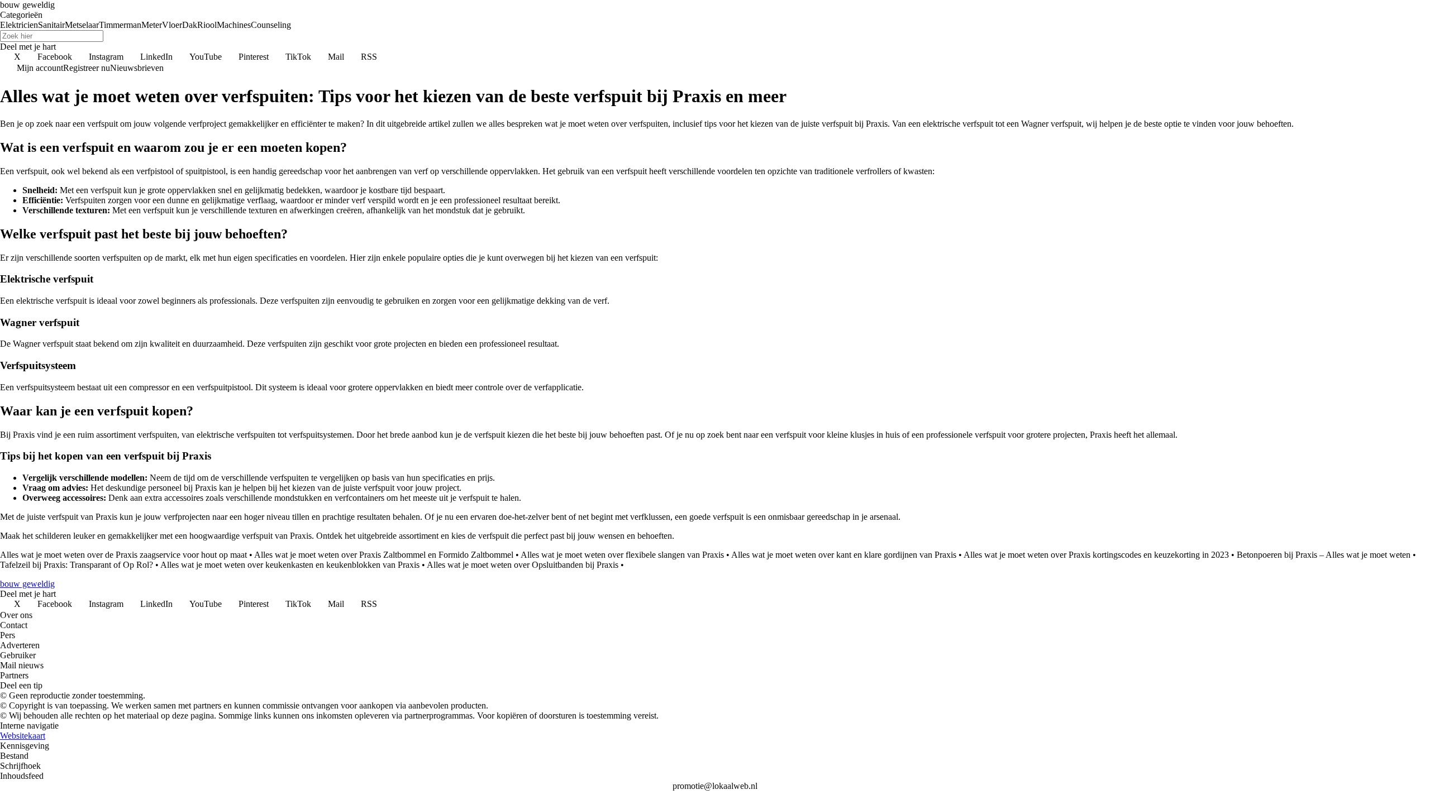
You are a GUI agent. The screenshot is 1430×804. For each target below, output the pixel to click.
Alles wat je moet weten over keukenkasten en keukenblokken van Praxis (290, 565)
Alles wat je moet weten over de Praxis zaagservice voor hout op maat (123, 554)
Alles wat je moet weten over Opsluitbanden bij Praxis (522, 565)
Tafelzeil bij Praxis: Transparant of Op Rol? (76, 565)
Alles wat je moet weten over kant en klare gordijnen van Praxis (843, 554)
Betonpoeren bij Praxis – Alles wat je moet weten (1323, 554)
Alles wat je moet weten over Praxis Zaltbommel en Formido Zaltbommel (383, 554)
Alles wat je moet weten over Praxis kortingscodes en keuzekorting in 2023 (1096, 554)
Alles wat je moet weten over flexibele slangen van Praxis (622, 554)
